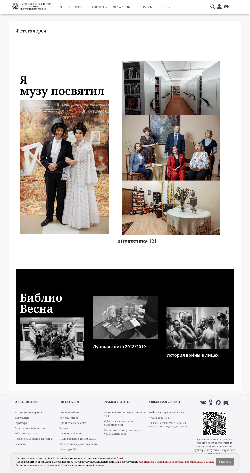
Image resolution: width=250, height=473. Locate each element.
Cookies (121, 458)
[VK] (203, 402)
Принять (225, 461)
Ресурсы (146, 7)
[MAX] (218, 402)
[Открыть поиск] (212, 7)
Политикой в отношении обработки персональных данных (177, 461)
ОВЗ (164, 7)
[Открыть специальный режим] (226, 7)
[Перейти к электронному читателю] (219, 7)
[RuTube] (226, 402)
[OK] (211, 402)
